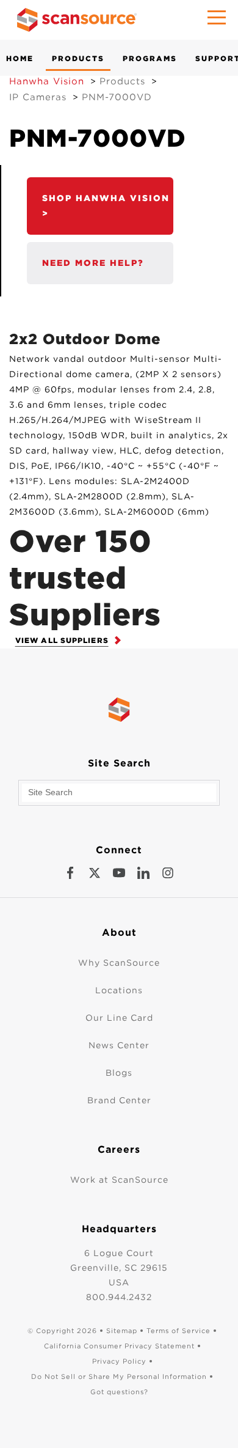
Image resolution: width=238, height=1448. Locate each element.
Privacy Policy (119, 1361)
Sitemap (121, 1330)
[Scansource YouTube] (119, 873)
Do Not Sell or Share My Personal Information (119, 1376)
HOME (20, 58)
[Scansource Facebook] (70, 873)
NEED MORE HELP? (93, 263)
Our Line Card (119, 1018)
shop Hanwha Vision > (106, 205)
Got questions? (119, 1391)
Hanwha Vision (46, 81)
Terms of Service (178, 1330)
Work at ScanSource (119, 1180)
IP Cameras (38, 97)
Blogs (119, 1073)
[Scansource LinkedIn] (143, 873)
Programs (150, 58)
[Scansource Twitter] (94, 873)
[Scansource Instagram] (168, 873)
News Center (119, 1045)
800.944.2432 (119, 1297)
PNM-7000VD (117, 97)
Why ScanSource (119, 963)
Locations (119, 990)
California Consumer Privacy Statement (119, 1346)
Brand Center (119, 1100)
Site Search (119, 763)
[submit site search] (207, 793)
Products (78, 58)
